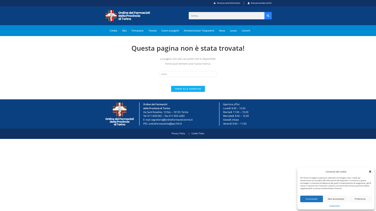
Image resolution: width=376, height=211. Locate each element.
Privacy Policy (178, 133)
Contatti (246, 31)
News (222, 31)
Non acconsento (336, 198)
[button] (370, 171)
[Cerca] (268, 15)
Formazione (137, 31)
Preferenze (360, 198)
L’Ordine (113, 31)
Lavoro (233, 31)
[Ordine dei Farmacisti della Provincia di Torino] (127, 15)
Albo (124, 31)
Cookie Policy (334, 205)
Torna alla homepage (188, 88)
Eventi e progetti (170, 31)
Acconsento (312, 198)
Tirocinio (152, 31)
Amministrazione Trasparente (199, 31)
